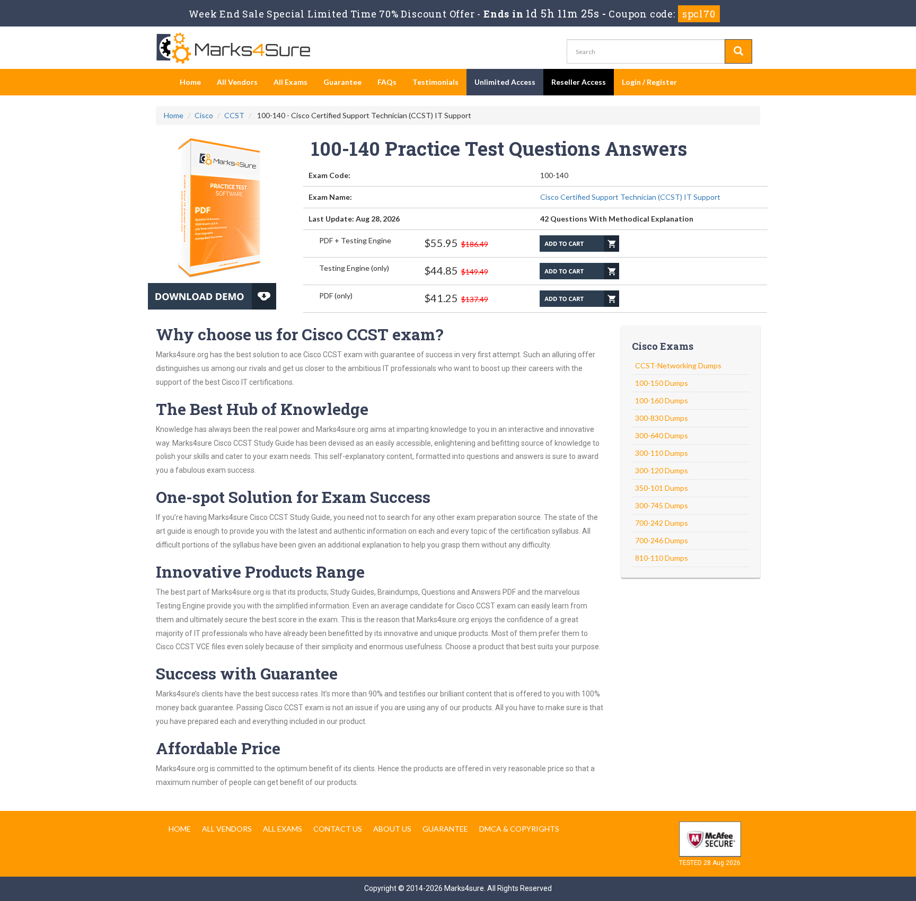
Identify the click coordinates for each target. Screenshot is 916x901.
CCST (234, 115)
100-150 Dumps (661, 382)
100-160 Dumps (661, 400)
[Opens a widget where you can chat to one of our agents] (843, 824)
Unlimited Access (504, 81)
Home (190, 81)
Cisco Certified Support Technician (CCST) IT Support (630, 196)
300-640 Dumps (661, 435)
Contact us (337, 828)
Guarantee (342, 81)
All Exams (290, 81)
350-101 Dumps (661, 487)
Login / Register (649, 81)
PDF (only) (336, 295)
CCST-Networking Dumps (678, 365)
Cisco (204, 115)
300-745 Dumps (661, 505)
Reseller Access (578, 81)
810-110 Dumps (661, 557)
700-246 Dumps (661, 540)
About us (392, 828)
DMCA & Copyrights (519, 828)
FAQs (387, 81)
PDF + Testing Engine (355, 240)
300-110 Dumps (661, 452)
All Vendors (237, 81)
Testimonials (435, 81)
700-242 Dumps (661, 522)
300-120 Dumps (661, 470)
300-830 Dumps (661, 417)
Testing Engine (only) (354, 267)
